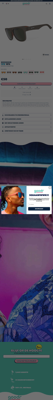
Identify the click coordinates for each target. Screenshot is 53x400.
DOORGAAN (39, 209)
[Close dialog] (50, 187)
